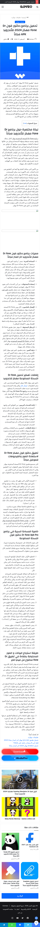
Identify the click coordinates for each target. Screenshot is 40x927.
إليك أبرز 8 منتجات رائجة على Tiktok (25, 743)
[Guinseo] (26, 6)
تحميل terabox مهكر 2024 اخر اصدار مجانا (23, 746)
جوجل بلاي (23, 386)
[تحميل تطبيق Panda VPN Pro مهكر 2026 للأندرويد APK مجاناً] (10, 841)
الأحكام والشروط (26, 909)
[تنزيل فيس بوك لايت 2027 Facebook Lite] (29, 838)
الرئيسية (24, 17)
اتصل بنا (17, 909)
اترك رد (20, 896)
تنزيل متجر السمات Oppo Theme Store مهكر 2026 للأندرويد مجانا (11, 883)
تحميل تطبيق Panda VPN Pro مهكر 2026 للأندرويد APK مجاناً (11, 854)
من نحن (20, 912)
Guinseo (31, 39)
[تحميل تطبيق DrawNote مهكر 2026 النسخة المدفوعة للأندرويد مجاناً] (29, 870)
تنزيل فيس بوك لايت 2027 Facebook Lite (30, 845)
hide (25, 123)
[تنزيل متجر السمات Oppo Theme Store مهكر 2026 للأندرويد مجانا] (10, 870)
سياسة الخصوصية (8, 909)
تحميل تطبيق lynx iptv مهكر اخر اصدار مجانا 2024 (21, 740)
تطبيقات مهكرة (16, 17)
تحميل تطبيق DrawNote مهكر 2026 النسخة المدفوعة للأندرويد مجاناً (30, 883)
